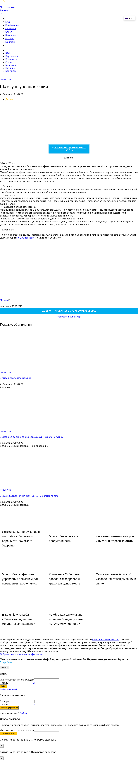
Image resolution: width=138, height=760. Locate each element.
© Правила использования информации (21, 654)
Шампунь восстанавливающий (15, 378)
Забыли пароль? (8, 689)
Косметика (10, 28)
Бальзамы (10, 35)
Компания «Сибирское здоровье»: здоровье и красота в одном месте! (65, 579)
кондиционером (25, 237)
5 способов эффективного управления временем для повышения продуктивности (21, 579)
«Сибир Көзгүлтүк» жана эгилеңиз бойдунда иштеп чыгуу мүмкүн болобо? (66, 619)
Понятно (4, 667)
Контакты (10, 42)
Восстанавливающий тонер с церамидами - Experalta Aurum (31, 436)
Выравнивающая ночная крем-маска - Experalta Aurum (29, 495)
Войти (23, 713)
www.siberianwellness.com (105, 639)
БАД (7, 21)
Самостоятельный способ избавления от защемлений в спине (116, 579)
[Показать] (34, 682)
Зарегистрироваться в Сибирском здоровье (69, 310)
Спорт (8, 31)
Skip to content (7, 7)
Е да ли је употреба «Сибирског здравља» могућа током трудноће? (18, 619)
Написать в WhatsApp (69, 316)
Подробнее (6, 662)
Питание (9, 38)
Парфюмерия (12, 25)
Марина (4, 300)
